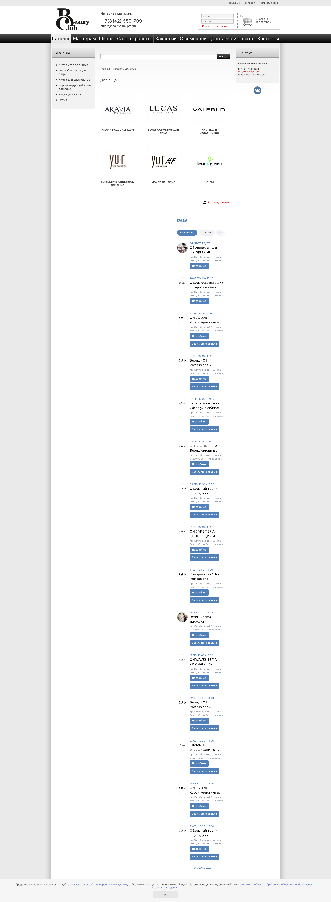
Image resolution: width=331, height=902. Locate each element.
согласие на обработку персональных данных (98, 884)
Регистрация (219, 26)
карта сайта (250, 3)
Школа (106, 38)
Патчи (63, 100)
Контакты (268, 38)
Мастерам (84, 38)
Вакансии (166, 38)
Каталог (61, 38)
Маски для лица (70, 94)
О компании (193, 38)
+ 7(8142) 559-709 (121, 21)
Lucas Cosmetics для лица (73, 72)
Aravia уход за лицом (73, 65)
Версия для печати (219, 202)
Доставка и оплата (232, 38)
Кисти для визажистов (74, 79)
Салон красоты (134, 38)
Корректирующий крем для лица (75, 87)
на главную (234, 3)
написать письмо (269, 3)
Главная (105, 68)
